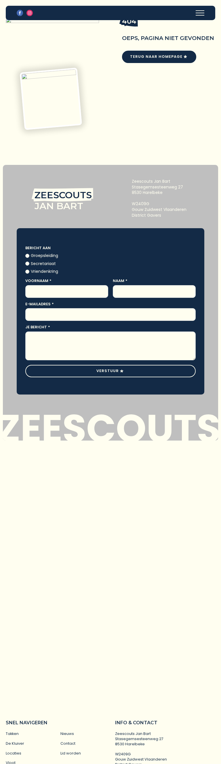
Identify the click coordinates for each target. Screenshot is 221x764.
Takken (12, 733)
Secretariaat (43, 263)
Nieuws (67, 733)
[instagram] (29, 13)
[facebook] (20, 13)
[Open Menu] (200, 13)
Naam (120, 281)
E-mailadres (39, 304)
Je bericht (37, 327)
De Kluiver (15, 743)
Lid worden (70, 753)
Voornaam (38, 281)
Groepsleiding (44, 255)
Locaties (13, 753)
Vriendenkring (44, 271)
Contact (67, 743)
